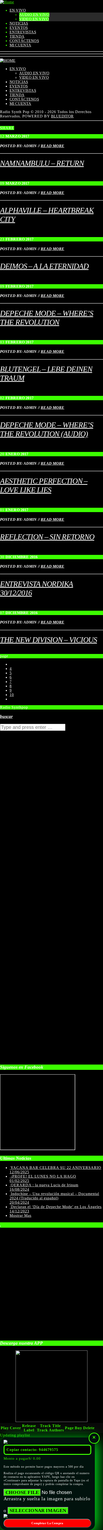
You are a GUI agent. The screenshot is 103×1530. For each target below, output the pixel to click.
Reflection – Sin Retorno (47, 536)
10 (12, 695)
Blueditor (62, 116)
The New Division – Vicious (48, 639)
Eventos (19, 28)
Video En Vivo (34, 19)
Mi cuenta (20, 45)
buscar (6, 716)
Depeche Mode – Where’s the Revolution (46, 317)
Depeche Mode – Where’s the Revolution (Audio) (46, 429)
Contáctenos (24, 41)
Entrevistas (23, 32)
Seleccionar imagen (38, 1510)
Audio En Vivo (34, 15)
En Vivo (18, 10)
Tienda (17, 36)
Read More (52, 146)
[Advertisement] (36, 876)
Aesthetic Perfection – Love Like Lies (43, 485)
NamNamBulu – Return (42, 163)
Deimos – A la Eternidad (44, 266)
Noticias (19, 23)
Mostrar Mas (20, 1215)
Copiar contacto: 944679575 (32, 1450)
